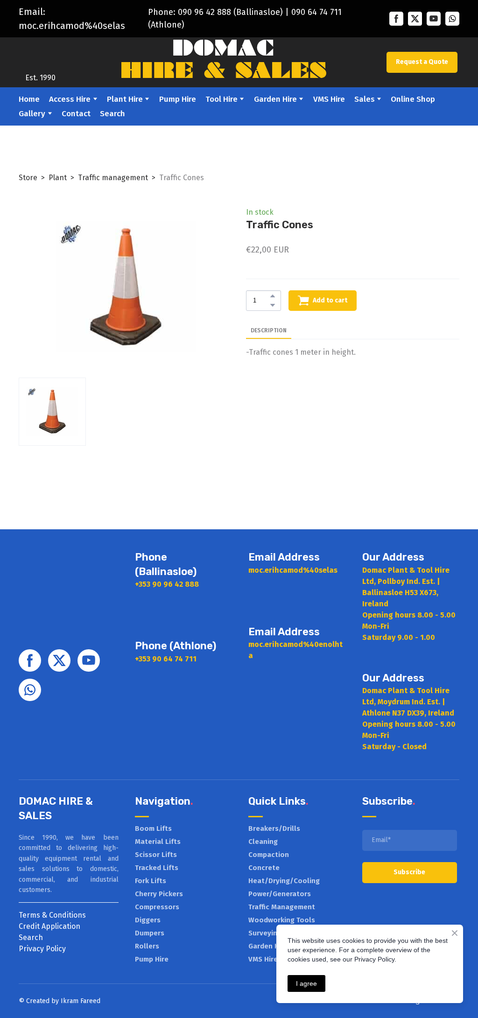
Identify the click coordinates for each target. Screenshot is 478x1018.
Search (112, 114)
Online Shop (413, 99)
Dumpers (149, 933)
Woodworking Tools (281, 920)
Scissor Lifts (156, 854)
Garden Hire (275, 99)
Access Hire (70, 99)
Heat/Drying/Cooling (284, 881)
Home (29, 99)
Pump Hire (177, 99)
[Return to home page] (40, 55)
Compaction (268, 854)
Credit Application (49, 926)
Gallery (32, 114)
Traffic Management (281, 907)
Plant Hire (125, 99)
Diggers (148, 920)
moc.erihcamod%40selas (72, 25)
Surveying (264, 933)
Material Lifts (158, 841)
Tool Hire (221, 99)
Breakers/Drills (274, 828)
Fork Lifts (150, 881)
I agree (306, 983)
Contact (76, 114)
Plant (58, 177)
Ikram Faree (79, 1001)
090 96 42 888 (204, 12)
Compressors (157, 907)
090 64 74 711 (316, 12)
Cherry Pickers (159, 894)
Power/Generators (279, 894)
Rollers (147, 946)
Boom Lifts (153, 828)
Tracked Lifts (156, 868)
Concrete (264, 868)
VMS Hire (329, 99)
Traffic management (113, 177)
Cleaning (263, 841)
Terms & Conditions (52, 915)
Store (28, 177)
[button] (396, 19)
